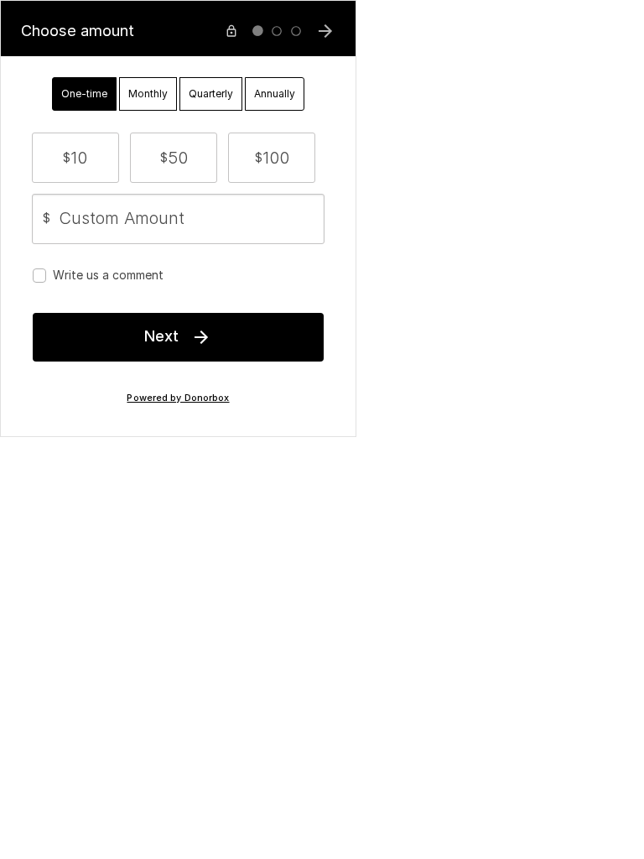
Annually (274, 93)
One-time (84, 93)
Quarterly (211, 93)
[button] (75, 157)
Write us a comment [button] (108, 275)
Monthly (148, 93)
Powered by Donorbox (178, 398)
